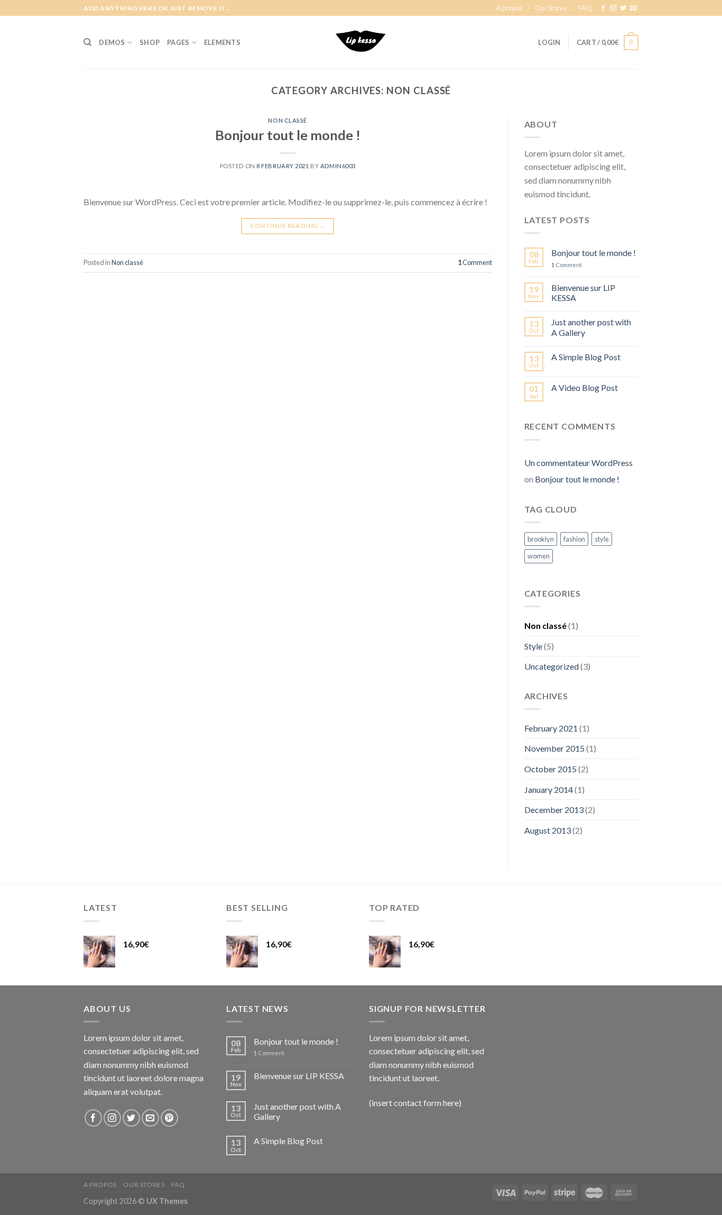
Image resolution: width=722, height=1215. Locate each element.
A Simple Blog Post (586, 357)
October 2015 (550, 769)
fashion (574, 539)
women (538, 556)
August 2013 (547, 830)
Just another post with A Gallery (591, 327)
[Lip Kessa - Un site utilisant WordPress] (361, 42)
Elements (222, 42)
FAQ (585, 8)
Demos (112, 42)
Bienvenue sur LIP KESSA (583, 292)
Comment (475, 262)
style (602, 539)
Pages (178, 42)
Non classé (287, 120)
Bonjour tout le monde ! (287, 135)
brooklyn (540, 539)
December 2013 (554, 810)
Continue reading (288, 226)
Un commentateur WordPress (578, 463)
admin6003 (338, 165)
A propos (509, 8)
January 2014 (548, 789)
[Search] (87, 42)
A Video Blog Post (584, 387)
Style (533, 646)
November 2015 (554, 748)
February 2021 (551, 728)
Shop (150, 42)
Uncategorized (551, 666)
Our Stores (551, 8)
